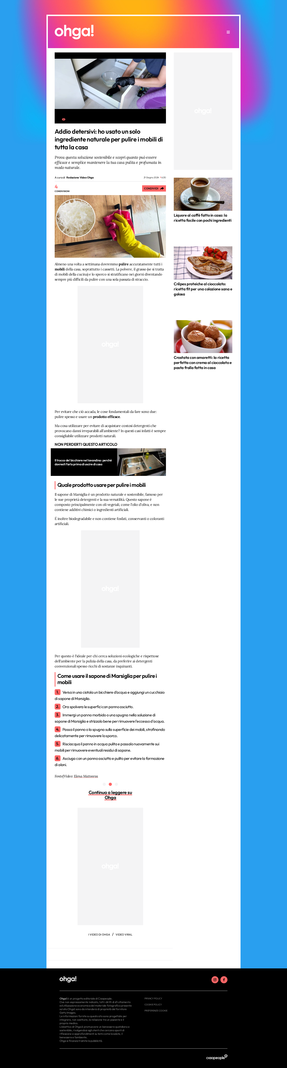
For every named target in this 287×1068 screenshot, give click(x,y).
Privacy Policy (153, 998)
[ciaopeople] (216, 1057)
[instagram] (214, 979)
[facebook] (223, 979)
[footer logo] (96, 979)
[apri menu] (228, 32)
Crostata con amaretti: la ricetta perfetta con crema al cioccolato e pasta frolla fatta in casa (203, 362)
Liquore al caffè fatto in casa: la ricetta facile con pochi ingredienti (203, 218)
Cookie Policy (153, 1004)
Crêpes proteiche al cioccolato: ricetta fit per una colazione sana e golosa (203, 288)
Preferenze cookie (156, 1010)
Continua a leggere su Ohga (110, 794)
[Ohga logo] (74, 32)
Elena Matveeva (86, 776)
